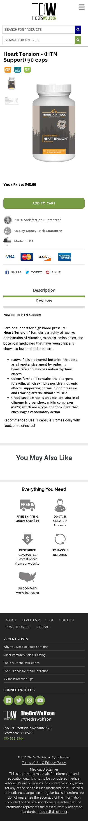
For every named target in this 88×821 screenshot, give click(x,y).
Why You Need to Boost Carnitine (25, 647)
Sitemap (42, 627)
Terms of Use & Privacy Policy (44, 762)
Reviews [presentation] (44, 300)
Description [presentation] (44, 290)
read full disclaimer (53, 812)
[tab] (44, 291)
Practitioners (18, 627)
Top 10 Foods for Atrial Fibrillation (26, 671)
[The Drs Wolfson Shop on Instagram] (29, 700)
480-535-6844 (13, 738)
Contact (67, 620)
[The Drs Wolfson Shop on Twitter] (19, 700)
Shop (49, 620)
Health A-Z (31, 620)
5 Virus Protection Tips (18, 679)
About (11, 620)
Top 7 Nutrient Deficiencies (21, 663)
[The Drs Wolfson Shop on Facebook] (8, 700)
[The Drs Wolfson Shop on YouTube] (40, 700)
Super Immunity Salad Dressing (24, 655)
